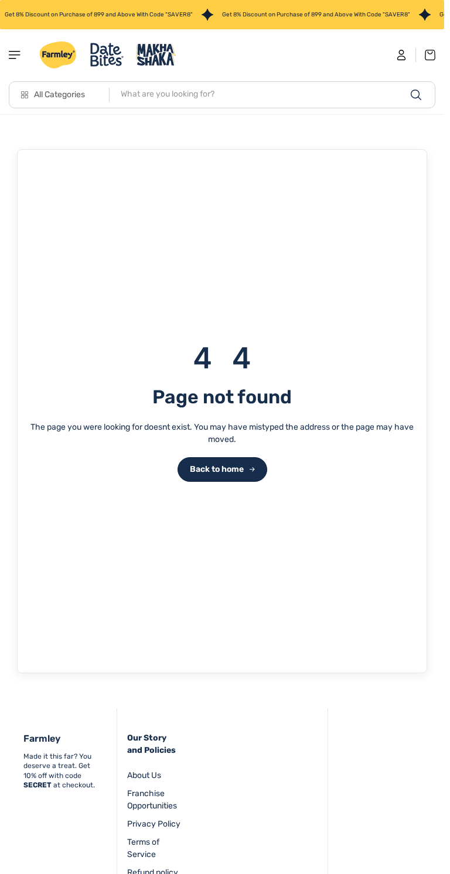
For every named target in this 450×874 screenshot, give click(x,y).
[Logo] (108, 55)
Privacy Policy (153, 824)
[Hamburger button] (16, 55)
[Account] (401, 55)
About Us (144, 775)
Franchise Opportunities (152, 800)
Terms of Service (143, 848)
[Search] (416, 95)
